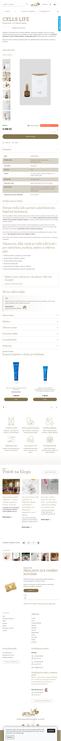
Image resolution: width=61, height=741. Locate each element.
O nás (33, 621)
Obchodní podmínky (8, 619)
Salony (33, 635)
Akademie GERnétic (8, 657)
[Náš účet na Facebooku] (33, 543)
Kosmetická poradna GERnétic (42, 701)
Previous (52, 407)
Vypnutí (43, 160)
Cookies (5, 631)
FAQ (4, 616)
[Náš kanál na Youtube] (24, 543)
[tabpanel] (16, 381)
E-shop (33, 618)
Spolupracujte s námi (8, 655)
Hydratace (33, 160)
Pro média (34, 637)
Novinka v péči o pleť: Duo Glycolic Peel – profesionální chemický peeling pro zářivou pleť (49, 502)
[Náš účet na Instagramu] (29, 543)
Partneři (33, 630)
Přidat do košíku (30, 136)
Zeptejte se (7, 284)
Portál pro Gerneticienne (11, 662)
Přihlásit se (31, 591)
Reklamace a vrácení (8, 628)
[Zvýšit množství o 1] (57, 130)
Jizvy (47, 160)
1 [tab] (3, 408)
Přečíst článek (6, 517)
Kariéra (33, 640)
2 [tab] (6, 408)
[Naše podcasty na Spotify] (38, 543)
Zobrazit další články (50, 472)
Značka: (7, 55)
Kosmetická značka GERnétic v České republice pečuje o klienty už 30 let (10, 501)
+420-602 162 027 (38, 693)
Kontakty (33, 642)
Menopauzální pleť (35, 162)
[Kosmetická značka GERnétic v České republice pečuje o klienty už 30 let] (11, 486)
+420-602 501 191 (38, 656)
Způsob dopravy (34, 125)
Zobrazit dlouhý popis (9, 50)
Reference (34, 628)
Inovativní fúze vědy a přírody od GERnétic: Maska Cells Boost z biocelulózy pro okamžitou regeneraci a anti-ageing (30, 506)
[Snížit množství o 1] (49, 130)
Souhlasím (51, 731)
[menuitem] (11, 11)
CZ (56, 4)
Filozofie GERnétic (36, 623)
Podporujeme (35, 633)
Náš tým (33, 625)
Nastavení (10, 737)
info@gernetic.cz (38, 667)
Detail (16, 399)
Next (56, 407)
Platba (4, 626)
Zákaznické (33, 166)
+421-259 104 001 (38, 662)
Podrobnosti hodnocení (18, 28)
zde (22, 733)
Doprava (5, 623)
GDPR (4, 621)
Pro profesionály (7, 653)
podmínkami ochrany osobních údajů (46, 604)
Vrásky (38, 160)
